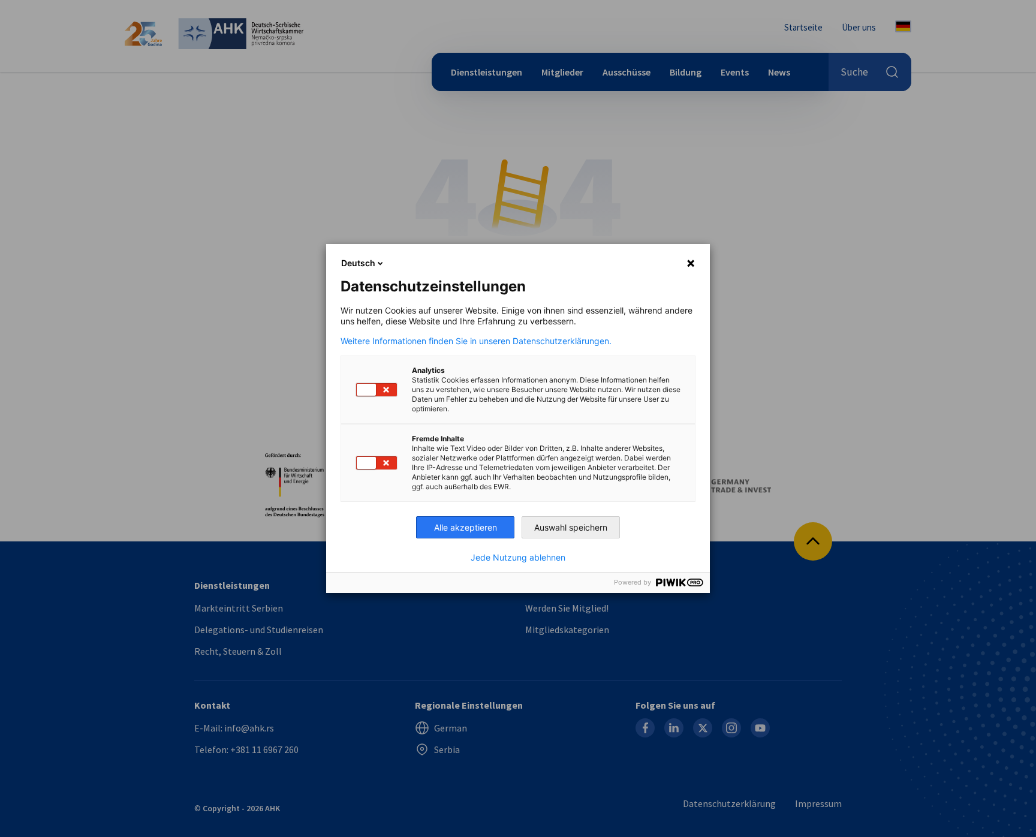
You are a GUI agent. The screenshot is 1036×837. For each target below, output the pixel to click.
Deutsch (358, 263)
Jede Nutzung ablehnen (518, 557)
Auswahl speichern (570, 527)
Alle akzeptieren (465, 527)
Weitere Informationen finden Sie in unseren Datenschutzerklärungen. (476, 341)
